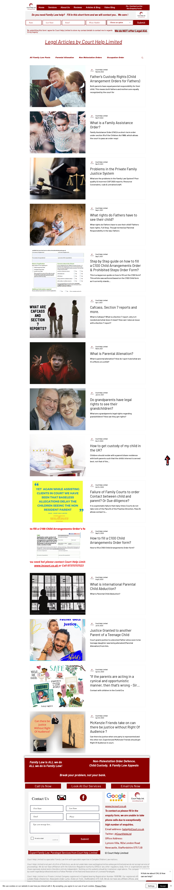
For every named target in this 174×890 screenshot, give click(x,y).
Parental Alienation (64, 57)
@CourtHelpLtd (123, 839)
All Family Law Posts (40, 57)
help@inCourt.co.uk (133, 834)
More (131, 57)
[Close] (170, 886)
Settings (151, 886)
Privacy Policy (100, 886)
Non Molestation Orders (90, 57)
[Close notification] (170, 871)
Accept (163, 886)
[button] (52, 7)
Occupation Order (115, 57)
